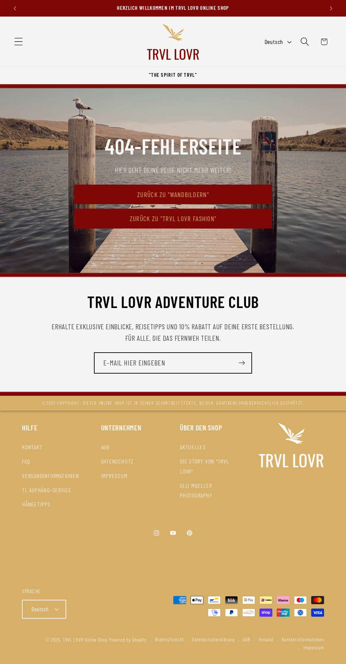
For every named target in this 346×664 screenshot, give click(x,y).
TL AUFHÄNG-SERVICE (47, 490)
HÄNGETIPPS (36, 504)
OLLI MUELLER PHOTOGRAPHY (196, 490)
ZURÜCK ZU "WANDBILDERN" (173, 194)
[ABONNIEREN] (241, 363)
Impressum (313, 647)
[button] (18, 41)
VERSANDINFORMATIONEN (50, 475)
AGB (105, 447)
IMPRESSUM (114, 475)
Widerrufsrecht (169, 639)
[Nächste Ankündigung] (331, 8)
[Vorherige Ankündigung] (14, 8)
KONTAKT (32, 447)
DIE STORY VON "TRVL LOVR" (204, 466)
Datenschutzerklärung (213, 639)
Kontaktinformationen (303, 639)
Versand (265, 639)
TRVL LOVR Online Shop (85, 640)
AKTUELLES (193, 447)
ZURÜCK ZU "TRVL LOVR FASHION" (173, 218)
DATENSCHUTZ (117, 461)
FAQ (26, 461)
